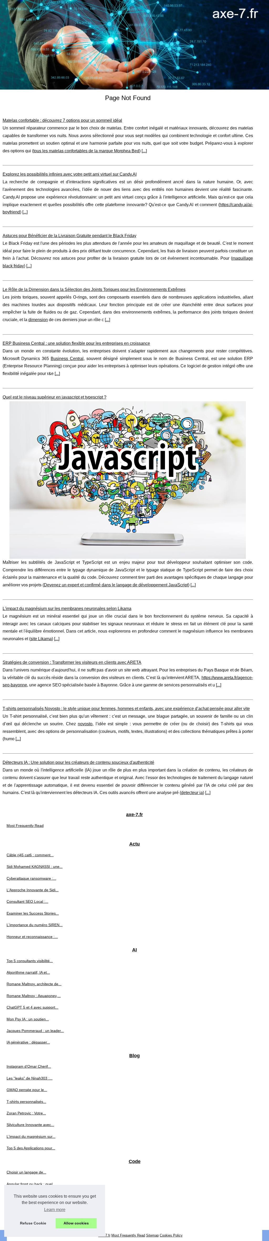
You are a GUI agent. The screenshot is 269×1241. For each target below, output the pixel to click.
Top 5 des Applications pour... (31, 1148)
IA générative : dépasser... (28, 1042)
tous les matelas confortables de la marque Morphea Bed (86, 151)
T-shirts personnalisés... (26, 1101)
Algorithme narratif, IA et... (28, 972)
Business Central (67, 358)
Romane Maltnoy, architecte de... (34, 984)
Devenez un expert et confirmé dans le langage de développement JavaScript (116, 585)
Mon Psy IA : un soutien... (28, 1019)
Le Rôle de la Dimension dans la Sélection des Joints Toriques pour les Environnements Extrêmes (94, 289)
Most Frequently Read (25, 825)
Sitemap (152, 1235)
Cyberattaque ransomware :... (31, 878)
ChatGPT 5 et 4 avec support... (32, 1007)
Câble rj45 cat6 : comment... (30, 855)
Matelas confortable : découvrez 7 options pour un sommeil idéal (62, 120)
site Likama (41, 639)
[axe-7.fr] (134, 45)
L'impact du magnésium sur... (31, 1136)
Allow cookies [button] (76, 1223)
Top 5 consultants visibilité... (30, 961)
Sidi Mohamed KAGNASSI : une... (35, 866)
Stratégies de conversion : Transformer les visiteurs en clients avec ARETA (72, 662)
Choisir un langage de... (26, 1172)
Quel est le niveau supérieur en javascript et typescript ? (54, 397)
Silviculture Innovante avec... (30, 1125)
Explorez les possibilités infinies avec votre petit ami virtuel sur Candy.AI (70, 174)
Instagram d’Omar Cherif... (29, 1066)
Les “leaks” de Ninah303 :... (30, 1078)
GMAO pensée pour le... (27, 1090)
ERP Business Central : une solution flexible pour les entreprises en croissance (76, 343)
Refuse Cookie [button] (33, 1223)
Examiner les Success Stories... (33, 913)
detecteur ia (192, 792)
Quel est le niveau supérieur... (31, 1195)
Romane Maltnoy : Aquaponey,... (34, 996)
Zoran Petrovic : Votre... (26, 1113)
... (144, 151)
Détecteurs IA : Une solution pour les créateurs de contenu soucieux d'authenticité (78, 762)
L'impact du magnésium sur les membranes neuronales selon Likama (67, 608)
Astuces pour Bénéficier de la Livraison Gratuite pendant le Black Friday (69, 235)
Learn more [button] (54, 1209)
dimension (38, 319)
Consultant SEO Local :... (27, 901)
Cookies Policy (171, 1235)
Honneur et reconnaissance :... (32, 937)
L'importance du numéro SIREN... (35, 925)
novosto (85, 724)
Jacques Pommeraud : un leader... (35, 1031)
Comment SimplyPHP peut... (30, 1219)
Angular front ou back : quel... (31, 1184)
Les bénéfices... (20, 1207)
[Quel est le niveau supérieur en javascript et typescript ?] (128, 480)
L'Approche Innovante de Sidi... (33, 890)
